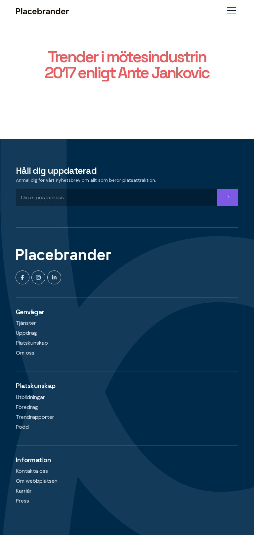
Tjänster (26, 322)
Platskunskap (32, 342)
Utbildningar (30, 397)
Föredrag (27, 407)
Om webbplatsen (37, 480)
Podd (22, 426)
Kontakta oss (32, 470)
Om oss (25, 352)
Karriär (24, 490)
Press (22, 500)
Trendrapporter (35, 416)
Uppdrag (26, 332)
